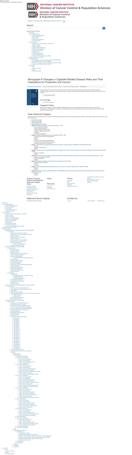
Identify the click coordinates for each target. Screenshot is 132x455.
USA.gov (89, 182)
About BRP (32, 65)
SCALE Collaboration (15, 311)
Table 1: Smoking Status (24, 360)
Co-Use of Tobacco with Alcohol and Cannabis (21, 307)
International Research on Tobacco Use (19, 309)
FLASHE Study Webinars (19, 278)
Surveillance (29, 194)
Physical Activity (35, 51)
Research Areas (11, 248)
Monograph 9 (17, 329)
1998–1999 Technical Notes (25, 419)
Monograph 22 (17, 346)
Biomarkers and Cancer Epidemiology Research (21, 264)
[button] (103, 28)
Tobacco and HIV (14, 315)
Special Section (17, 296)
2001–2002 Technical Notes (25, 409)
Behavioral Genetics (15, 250)
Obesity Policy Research (16, 268)
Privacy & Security (71, 183)
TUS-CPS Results (17, 355)
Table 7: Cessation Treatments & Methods (28, 386)
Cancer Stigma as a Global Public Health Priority (21, 289)
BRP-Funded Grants (36, 36)
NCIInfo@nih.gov (101, 200)
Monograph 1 (17, 318)
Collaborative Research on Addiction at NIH (20, 305)
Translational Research (16, 263)
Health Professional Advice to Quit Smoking (28, 434)
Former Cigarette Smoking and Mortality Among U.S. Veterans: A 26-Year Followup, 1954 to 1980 (59, 166)
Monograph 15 (17, 337)
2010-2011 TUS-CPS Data (22, 375)
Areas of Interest (33, 42)
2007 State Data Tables (24, 433)
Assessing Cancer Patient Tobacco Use (19, 303)
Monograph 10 (17, 330)
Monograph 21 (17, 345)
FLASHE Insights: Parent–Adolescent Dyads (23, 275)
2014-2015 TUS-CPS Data (22, 364)
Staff (33, 66)
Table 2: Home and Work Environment (27, 368)
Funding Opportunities (34, 34)
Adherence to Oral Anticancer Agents (19, 233)
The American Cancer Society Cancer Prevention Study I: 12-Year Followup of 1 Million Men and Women (61, 144)
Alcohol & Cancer (14, 249)
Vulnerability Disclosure (72, 186)
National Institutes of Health (93, 179)
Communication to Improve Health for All (20, 287)
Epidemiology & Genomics (32, 189)
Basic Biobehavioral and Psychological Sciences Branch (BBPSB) (46, 60)
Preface (33, 122)
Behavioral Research (31, 186)
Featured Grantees (36, 40)
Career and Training (36, 68)
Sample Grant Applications (38, 39)
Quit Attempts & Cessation (25, 440)
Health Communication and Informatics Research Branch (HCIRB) (46, 62)
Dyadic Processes (15, 252)
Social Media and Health (37, 53)
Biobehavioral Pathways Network (18, 237)
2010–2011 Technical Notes (25, 377)
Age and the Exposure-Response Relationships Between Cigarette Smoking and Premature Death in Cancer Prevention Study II (66, 155)
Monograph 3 (17, 320)
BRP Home (32, 32)
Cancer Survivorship (31, 187)
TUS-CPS (13, 352)
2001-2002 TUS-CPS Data (22, 408)
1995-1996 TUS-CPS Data (22, 426)
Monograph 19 (17, 342)
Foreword (34, 121)
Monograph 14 (17, 335)
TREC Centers (14, 282)
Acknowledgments (36, 124)
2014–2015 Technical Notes (25, 366)
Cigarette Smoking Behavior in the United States (48, 135)
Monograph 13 (17, 334)
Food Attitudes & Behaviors (17, 279)
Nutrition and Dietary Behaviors (39, 47)
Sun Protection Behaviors (37, 54)
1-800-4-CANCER (91, 200)
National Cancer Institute (92, 181)
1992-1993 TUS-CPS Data (22, 427)
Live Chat (69, 200)
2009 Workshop (19, 441)
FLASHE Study (14, 274)
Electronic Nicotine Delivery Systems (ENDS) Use (21, 308)
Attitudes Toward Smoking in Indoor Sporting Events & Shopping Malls (34, 437)
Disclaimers (69, 184)
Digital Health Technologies (17, 267)
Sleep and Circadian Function (17, 245)
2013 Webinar (19, 442)
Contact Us (49, 186)
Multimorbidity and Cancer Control (18, 241)
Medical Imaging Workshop (20, 244)
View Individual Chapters (48, 102)
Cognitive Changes (15, 238)
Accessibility (69, 180)
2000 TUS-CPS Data (21, 416)
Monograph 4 (17, 322)
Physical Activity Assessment (17, 270)
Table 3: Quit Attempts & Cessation (26, 370)
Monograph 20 (17, 344)
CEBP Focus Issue (18, 294)
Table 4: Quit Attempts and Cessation (27, 415)
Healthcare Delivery (31, 190)
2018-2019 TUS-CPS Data (22, 357)
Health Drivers (30, 191)
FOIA (68, 182)
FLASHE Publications (18, 277)
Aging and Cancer (36, 45)
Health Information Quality (16, 292)
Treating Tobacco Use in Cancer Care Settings (21, 351)
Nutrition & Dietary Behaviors (17, 255)
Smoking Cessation (15, 314)
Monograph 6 (17, 324)
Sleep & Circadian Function (17, 260)
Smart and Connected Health (17, 297)
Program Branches (34, 58)
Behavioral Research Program (34, 86)
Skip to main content (4, 0)
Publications (49, 187)
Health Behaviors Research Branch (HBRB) (41, 61)
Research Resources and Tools (36, 57)
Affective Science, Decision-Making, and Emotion (42, 43)
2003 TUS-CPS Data (21, 398)
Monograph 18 (17, 341)
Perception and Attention (37, 50)
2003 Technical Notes (24, 400)
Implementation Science (32, 193)
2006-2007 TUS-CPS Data (22, 388)
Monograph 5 (17, 323)
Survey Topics (17, 353)
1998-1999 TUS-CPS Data (22, 418)
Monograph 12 (17, 333)
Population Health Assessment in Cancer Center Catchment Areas (25, 293)
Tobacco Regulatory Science (17, 349)
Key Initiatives (11, 231)
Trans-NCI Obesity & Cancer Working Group (23, 257)
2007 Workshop (19, 431)
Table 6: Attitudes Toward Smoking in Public (28, 374)
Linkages (16, 444)
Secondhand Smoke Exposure (17, 312)
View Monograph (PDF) (49, 95)
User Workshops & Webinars (20, 430)
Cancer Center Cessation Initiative (18, 304)
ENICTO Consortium (15, 283)
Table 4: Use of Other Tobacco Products (28, 394)
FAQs (15, 429)
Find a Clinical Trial (51, 188)
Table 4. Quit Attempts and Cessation (27, 425)
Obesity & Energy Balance (16, 256)
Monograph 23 (17, 348)
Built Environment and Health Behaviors (19, 253)
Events (33, 69)
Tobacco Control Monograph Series (71, 86)
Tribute (33, 120)
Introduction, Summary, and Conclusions (46, 125)
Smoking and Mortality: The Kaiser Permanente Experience (50, 161)
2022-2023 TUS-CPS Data (22, 356)
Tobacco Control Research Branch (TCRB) (41, 56)
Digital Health (14, 290)
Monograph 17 (17, 340)
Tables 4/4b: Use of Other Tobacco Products (29, 382)
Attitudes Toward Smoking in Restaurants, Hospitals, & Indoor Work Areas (35, 435)
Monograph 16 (17, 338)
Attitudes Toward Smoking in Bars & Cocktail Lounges (31, 438)
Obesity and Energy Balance (38, 49)
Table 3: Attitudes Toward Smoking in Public (28, 414)
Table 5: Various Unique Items (25, 372)
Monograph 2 (17, 319)
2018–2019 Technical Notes (25, 359)
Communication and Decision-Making (19, 240)
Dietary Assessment (15, 266)
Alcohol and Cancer (36, 46)
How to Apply (35, 38)
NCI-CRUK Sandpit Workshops (17, 281)
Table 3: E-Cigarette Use (24, 363)
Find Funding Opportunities (38, 35)
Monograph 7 (17, 326)
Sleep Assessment (15, 271)
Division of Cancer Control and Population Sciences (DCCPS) (45, 21)
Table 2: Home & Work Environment (27, 361)
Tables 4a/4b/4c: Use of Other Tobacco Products (29, 371)
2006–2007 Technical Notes (25, 389)
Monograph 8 (17, 327)
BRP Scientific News (36, 71)
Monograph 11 (17, 331)
